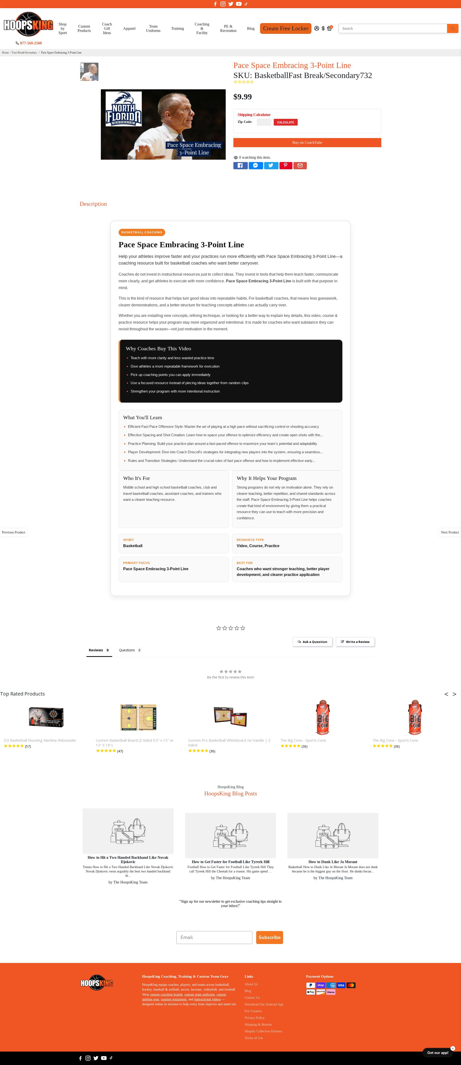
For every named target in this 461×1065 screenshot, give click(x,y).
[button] (447, 694)
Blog (251, 28)
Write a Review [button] (358, 642)
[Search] (452, 28)
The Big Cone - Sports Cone (303, 740)
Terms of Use (254, 1038)
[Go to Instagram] (223, 4)
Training (177, 28)
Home (5, 52)
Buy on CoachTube (307, 142)
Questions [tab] (127, 650)
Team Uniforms (153, 28)
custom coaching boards (166, 994)
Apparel (129, 28)
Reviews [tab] (96, 650)
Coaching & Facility (202, 28)
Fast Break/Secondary (24, 52)
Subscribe (270, 937)
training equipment (174, 999)
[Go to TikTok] (246, 4)
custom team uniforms (199, 994)
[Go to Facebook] (215, 4)
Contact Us (252, 997)
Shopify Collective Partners (263, 1031)
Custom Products (84, 28)
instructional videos (207, 999)
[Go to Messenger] (256, 165)
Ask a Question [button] (315, 642)
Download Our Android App (264, 1004)
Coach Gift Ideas (107, 28)
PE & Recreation (228, 28)
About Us (251, 984)
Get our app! (438, 1053)
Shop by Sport (63, 28)
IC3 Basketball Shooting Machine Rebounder (40, 740)
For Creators (253, 1011)
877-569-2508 (31, 43)
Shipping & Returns (258, 1024)
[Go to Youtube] (239, 4)
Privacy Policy (255, 1018)
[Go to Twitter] (231, 4)
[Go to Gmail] (300, 165)
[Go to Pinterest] (285, 165)
